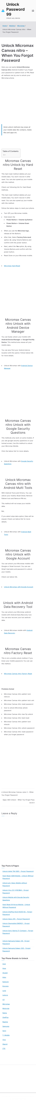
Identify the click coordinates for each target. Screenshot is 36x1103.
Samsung (5, 1026)
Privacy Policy (7, 1082)
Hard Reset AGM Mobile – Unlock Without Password (17, 877)
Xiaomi (4, 1044)
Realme (5, 1022)
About (4, 1078)
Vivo (4, 1040)
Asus (4, 968)
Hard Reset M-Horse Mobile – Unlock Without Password (16, 906)
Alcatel (5, 973)
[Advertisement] (18, 99)
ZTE (3, 1048)
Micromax (6, 1004)
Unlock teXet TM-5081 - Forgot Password (18, 871)
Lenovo (5, 995)
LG (3, 1000)
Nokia (4, 1013)
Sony (4, 1031)
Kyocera (5, 986)
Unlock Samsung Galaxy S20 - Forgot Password (16, 949)
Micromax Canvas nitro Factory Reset (18, 674)
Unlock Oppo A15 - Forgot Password (16, 919)
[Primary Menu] (32, 10)
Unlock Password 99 (15, 9)
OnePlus (5, 1017)
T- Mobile (6, 1035)
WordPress (22, 1099)
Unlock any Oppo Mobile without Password (14, 884)
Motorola (5, 1008)
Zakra (14, 1099)
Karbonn (5, 982)
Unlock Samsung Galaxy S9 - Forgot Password (15, 942)
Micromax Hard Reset (12, 266)
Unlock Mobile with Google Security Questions (15, 898)
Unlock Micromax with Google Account (18, 587)
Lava (4, 991)
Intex (4, 977)
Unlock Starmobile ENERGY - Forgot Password (16, 924)
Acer (4, 964)
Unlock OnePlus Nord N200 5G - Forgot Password (17, 913)
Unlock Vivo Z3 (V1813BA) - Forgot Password (15, 891)
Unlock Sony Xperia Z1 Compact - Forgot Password (17, 932)
